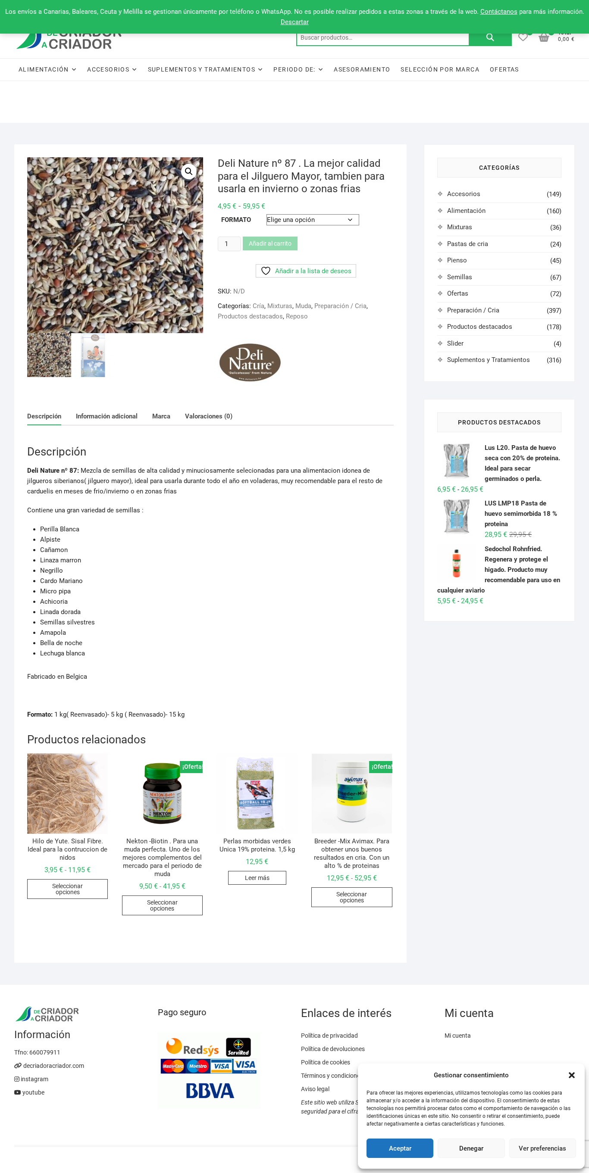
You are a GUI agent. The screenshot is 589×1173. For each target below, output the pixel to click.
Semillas (459, 277)
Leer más (257, 877)
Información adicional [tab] (107, 416)
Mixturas (279, 306)
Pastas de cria (467, 244)
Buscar (490, 37)
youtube (32, 1092)
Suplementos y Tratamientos (201, 69)
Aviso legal (315, 1089)
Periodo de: (294, 69)
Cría (258, 306)
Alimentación (44, 69)
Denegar (471, 1148)
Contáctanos (498, 12)
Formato (236, 220)
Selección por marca (440, 69)
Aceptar (400, 1148)
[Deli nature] (250, 362)
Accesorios (108, 69)
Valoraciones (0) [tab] (208, 416)
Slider (455, 343)
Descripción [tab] (44, 416)
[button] (571, 1075)
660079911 (44, 1052)
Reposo (297, 316)
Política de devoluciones (333, 1048)
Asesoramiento (362, 69)
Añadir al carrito (270, 243)
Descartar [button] (295, 22)
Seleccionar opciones (67, 889)
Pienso (457, 260)
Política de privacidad (329, 1035)
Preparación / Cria (340, 306)
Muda (303, 306)
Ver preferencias (542, 1148)
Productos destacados (250, 316)
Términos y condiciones (332, 1075)
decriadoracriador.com (53, 1065)
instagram (33, 1079)
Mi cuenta (458, 1035)
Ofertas (504, 69)
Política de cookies (325, 1062)
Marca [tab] (161, 416)
